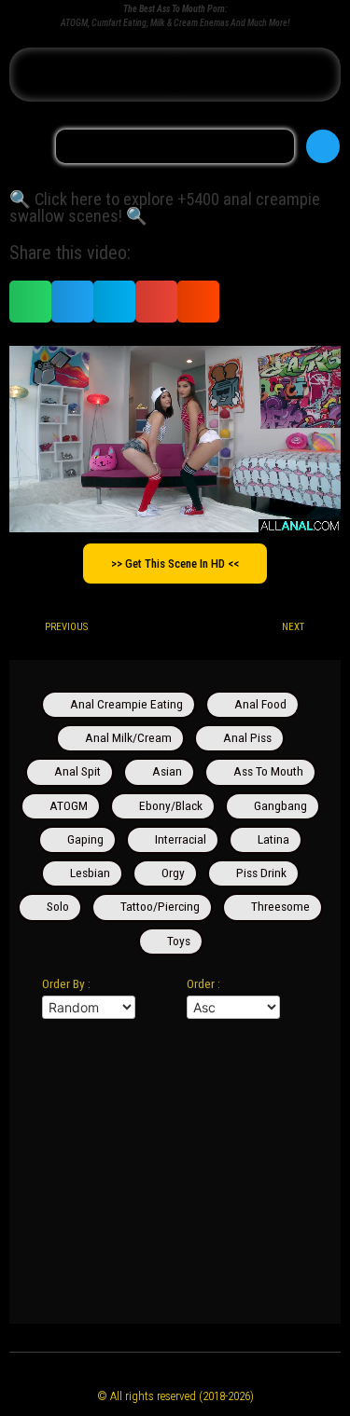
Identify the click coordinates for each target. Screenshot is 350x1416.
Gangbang (280, 805)
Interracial (180, 839)
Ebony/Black (171, 805)
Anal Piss (247, 737)
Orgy (173, 872)
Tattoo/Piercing (160, 906)
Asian (167, 770)
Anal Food (260, 703)
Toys (178, 940)
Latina (273, 839)
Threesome (280, 906)
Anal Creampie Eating (126, 703)
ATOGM (68, 805)
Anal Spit (77, 770)
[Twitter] (323, 146)
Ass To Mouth (268, 770)
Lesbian (90, 872)
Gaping (85, 839)
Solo (58, 906)
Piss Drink (261, 872)
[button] (175, 74)
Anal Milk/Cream (128, 737)
